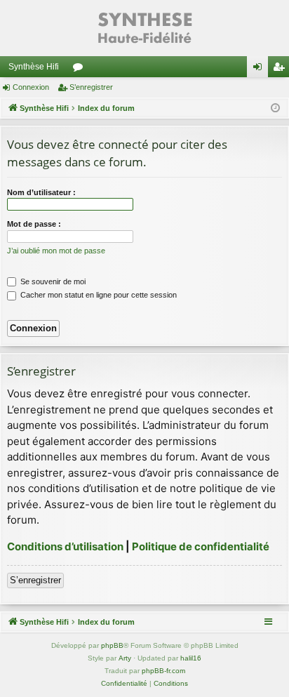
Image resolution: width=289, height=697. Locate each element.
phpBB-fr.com (163, 671)
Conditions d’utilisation (65, 546)
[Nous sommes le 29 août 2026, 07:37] (275, 108)
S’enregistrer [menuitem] (281, 69)
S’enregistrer (91, 87)
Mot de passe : (34, 224)
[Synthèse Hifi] (144, 28)
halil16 (190, 658)
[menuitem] (124, 683)
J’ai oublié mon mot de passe (56, 250)
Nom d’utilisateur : (41, 192)
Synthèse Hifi (33, 67)
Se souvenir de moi (52, 281)
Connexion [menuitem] (260, 69)
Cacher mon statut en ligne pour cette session (97, 295)
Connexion (31, 87)
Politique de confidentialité (200, 546)
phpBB (112, 645)
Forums (80, 69)
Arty (125, 658)
